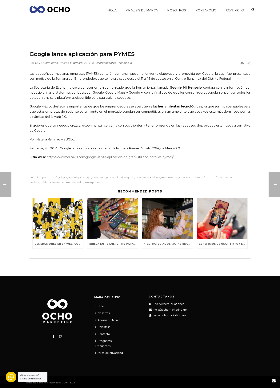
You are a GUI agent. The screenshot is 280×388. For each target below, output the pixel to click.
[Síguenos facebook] (53, 337)
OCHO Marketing (46, 63)
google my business (147, 177)
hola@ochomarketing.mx (170, 309)
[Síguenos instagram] (60, 337)
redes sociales (39, 182)
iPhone (183, 177)
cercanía (52, 177)
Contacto (235, 10)
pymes (229, 177)
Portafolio (206, 10)
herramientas (169, 177)
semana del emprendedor (66, 182)
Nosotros (176, 10)
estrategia (74, 177)
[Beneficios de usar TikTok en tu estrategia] (222, 218)
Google (86, 177)
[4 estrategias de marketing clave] (167, 218)
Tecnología (124, 63)
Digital (63, 177)
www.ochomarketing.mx (170, 315)
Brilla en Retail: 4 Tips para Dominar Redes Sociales (113, 243)
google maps (100, 177)
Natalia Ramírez (199, 177)
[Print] (242, 63)
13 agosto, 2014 (80, 63)
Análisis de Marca (142, 10)
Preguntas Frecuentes (103, 343)
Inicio (165, 37)
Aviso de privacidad (110, 353)
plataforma (216, 177)
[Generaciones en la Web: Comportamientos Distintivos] (58, 218)
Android (34, 177)
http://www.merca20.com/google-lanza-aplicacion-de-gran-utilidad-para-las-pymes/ (110, 157)
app (43, 177)
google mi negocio (122, 177)
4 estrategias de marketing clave (168, 243)
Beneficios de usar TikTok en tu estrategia (223, 243)
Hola (112, 10)
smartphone (92, 182)
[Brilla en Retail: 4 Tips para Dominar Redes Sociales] (112, 218)
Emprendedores (183, 37)
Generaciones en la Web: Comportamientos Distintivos (58, 243)
